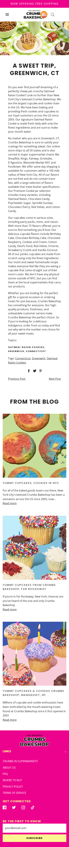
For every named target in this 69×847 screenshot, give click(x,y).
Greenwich (38, 358)
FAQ (5, 774)
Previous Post (16, 379)
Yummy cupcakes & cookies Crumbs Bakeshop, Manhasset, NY (33, 693)
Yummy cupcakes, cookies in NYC (31, 483)
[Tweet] (34, 370)
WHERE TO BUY (12, 780)
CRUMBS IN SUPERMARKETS (20, 761)
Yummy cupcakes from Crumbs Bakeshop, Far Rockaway (29, 587)
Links (7, 751)
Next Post (55, 379)
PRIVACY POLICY (13, 786)
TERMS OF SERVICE (14, 793)
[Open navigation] (7, 14)
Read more (10, 503)
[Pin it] (40, 370)
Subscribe (34, 838)
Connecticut (22, 358)
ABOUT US (9, 767)
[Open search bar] (52, 14)
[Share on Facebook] (28, 370)
